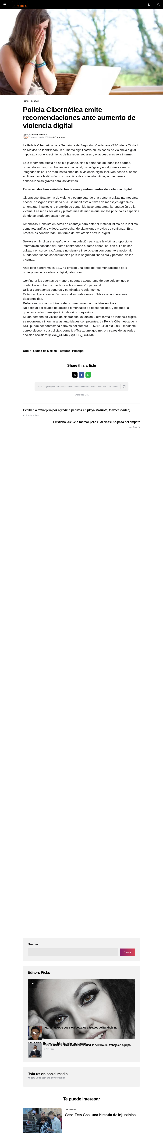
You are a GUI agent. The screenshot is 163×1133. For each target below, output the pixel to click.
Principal (78, 350)
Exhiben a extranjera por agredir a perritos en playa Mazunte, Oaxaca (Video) (76, 410)
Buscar (33, 944)
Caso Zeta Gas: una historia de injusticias (100, 1115)
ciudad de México (45, 350)
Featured (64, 350)
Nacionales (71, 1109)
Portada (35, 101)
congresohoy (39, 134)
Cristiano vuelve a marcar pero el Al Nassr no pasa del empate (96, 422)
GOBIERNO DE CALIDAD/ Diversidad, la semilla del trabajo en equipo (87, 1045)
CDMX (26, 101)
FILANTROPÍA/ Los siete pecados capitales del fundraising (80, 1027)
